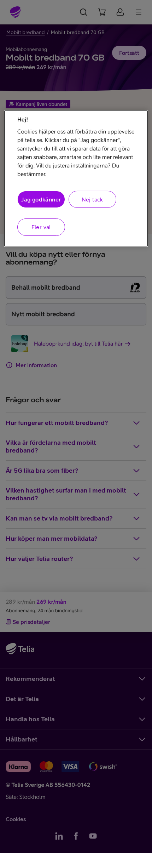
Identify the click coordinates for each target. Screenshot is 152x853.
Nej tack (92, 199)
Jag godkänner (41, 199)
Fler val (41, 227)
